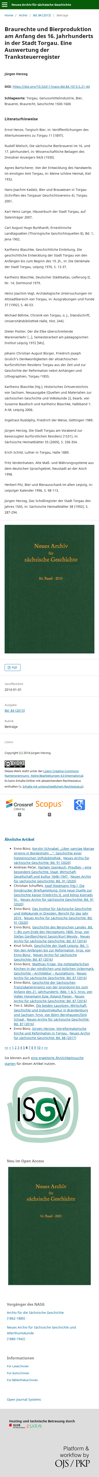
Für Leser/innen (18, 1366)
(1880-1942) (16, 1339)
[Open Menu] (4, 4)
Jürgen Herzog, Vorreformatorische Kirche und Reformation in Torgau (50, 1030)
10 (39, 1047)
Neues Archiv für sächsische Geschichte (41, 5)
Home (9, 15)
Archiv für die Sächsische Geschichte (35, 1312)
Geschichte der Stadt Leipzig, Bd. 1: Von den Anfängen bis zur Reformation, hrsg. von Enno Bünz (52, 950)
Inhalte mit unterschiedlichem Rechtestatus (52, 786)
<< (6, 1047)
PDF (14, 667)
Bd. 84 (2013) (42, 15)
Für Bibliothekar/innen (22, 1380)
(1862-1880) (16, 1318)
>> (46, 1047)
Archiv (23, 15)
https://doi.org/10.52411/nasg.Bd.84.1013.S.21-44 (51, 86)
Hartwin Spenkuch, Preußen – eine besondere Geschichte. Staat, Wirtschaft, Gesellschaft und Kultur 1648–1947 (52, 872)
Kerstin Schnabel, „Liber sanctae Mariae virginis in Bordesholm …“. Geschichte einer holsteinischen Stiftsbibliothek (54, 853)
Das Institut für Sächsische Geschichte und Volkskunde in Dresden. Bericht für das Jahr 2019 (53, 913)
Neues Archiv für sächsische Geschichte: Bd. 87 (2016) (52, 938)
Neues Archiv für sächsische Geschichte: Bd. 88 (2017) (52, 1035)
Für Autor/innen (18, 1373)
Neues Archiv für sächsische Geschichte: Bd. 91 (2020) (51, 860)
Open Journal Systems (24, 1399)
